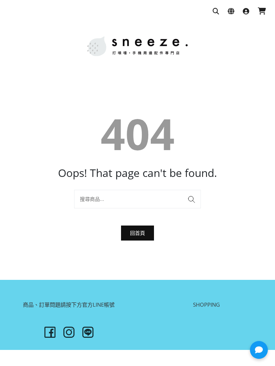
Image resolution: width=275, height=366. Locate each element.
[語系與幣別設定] (231, 11)
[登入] (246, 11)
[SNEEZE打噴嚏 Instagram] (69, 332)
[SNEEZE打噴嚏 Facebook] (50, 332)
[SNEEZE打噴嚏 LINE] (88, 332)
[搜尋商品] (216, 11)
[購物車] (262, 11)
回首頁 (137, 232)
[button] (259, 350)
